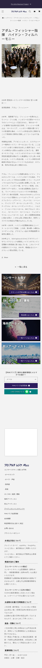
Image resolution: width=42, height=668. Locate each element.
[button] (2, 11)
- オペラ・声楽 (9, 479)
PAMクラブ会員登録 (19, 385)
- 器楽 (6, 489)
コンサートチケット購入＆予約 (15, 470)
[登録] (35, 379)
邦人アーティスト (10, 504)
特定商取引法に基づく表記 (13, 523)
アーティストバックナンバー (23, 18)
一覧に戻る (22, 267)
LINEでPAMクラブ (17, 392)
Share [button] (6, 257)
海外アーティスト (10, 499)
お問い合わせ (9, 528)
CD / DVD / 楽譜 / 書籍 (12, 494)
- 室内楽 (7, 484)
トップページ (8, 18)
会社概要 (7, 519)
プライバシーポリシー (12, 533)
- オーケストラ (9, 475)
